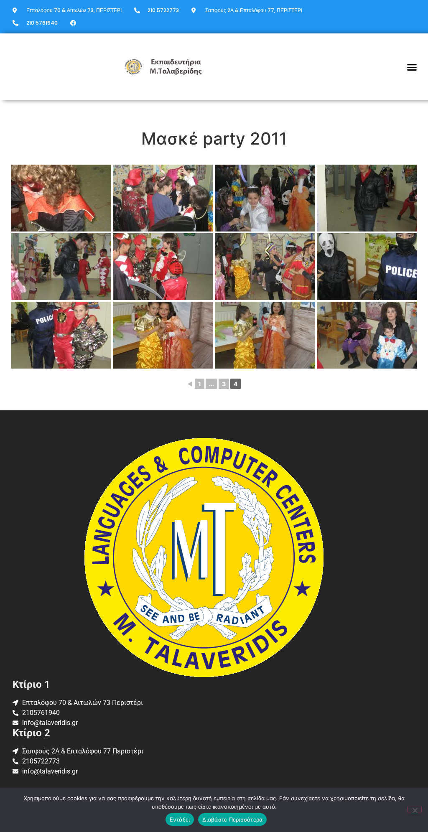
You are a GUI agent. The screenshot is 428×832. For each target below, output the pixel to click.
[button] (412, 67)
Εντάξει (180, 819)
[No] (415, 809)
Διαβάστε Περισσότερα (232, 819)
